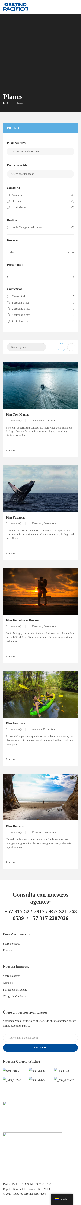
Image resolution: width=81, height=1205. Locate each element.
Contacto (8, 982)
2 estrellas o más (21, 308)
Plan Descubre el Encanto (23, 620)
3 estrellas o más (21, 314)
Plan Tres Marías (17, 414)
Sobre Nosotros (11, 943)
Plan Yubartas (15, 517)
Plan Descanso (15, 826)
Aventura (17, 195)
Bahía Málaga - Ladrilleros (27, 227)
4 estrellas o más (21, 321)
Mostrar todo (19, 296)
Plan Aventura (15, 723)
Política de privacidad (15, 989)
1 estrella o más (20, 302)
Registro (40, 1047)
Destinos (7, 950)
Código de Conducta (14, 996)
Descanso (17, 201)
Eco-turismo (19, 207)
